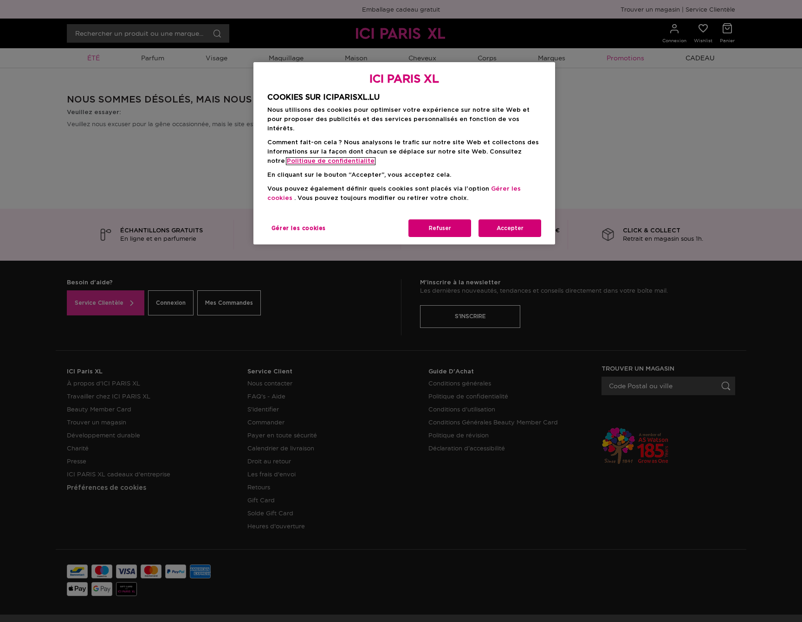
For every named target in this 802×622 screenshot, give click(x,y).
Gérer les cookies (299, 228)
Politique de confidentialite (331, 161)
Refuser (440, 228)
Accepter (510, 228)
